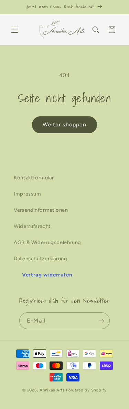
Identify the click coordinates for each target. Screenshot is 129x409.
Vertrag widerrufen (47, 275)
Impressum (27, 194)
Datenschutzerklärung (40, 258)
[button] (14, 30)
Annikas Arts (52, 390)
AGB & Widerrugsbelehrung (47, 242)
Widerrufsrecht (32, 226)
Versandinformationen (41, 210)
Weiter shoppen (64, 124)
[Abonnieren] (101, 320)
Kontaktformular (34, 178)
